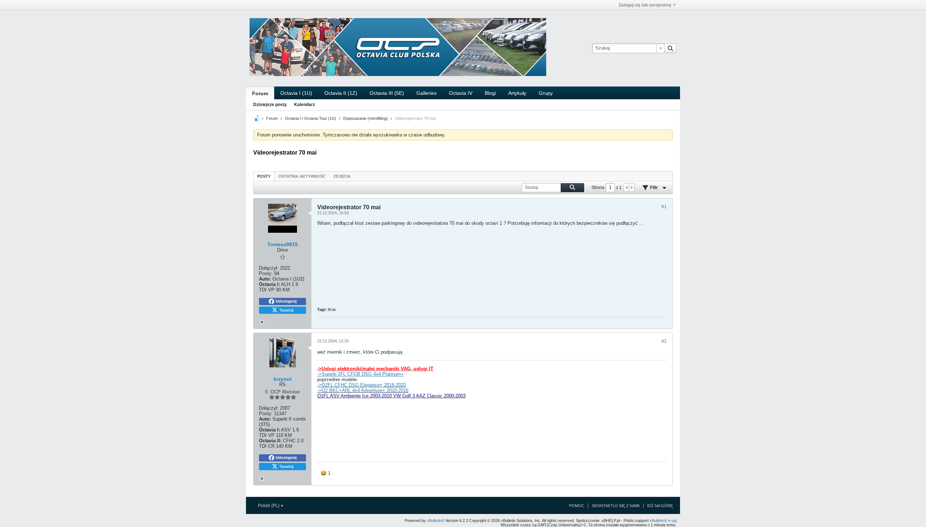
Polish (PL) (269, 505)
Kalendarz (304, 104)
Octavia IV (460, 93)
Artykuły (517, 93)
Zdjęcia (342, 176)
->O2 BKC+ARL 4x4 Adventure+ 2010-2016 (362, 390)
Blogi (490, 93)
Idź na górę (660, 505)
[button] (325, 473)
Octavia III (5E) (387, 93)
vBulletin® (435, 520)
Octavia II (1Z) (340, 93)
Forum (260, 93)
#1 (664, 206)
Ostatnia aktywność (302, 176)
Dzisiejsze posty (270, 104)
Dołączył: (269, 268)
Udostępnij (286, 301)
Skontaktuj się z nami (616, 505)
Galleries (426, 93)
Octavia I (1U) (296, 93)
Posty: (266, 273)
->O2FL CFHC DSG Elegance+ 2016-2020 (361, 385)
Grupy (546, 93)
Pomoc (576, 505)
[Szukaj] (670, 48)
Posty (264, 176)
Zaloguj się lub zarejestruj (645, 5)
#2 (664, 341)
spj (673, 520)
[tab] (264, 176)
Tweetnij (286, 310)
